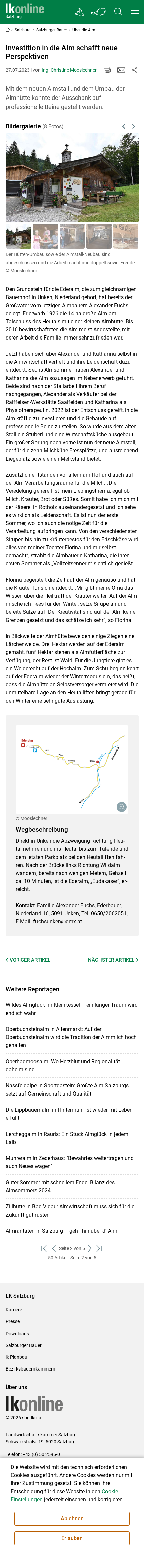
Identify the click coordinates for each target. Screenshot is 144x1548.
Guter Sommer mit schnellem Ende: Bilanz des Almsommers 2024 (60, 1186)
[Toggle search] (118, 12)
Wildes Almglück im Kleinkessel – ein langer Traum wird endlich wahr (72, 1009)
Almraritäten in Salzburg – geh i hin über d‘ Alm (61, 1231)
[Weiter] (124, 177)
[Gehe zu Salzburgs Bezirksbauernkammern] (80, 12)
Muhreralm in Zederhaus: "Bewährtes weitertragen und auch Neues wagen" (70, 1162)
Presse (13, 1321)
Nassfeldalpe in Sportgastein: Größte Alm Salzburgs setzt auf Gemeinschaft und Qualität (67, 1089)
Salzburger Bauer (24, 1345)
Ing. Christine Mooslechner (69, 70)
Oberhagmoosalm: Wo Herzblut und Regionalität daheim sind (63, 1065)
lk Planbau (16, 1357)
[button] (135, 10)
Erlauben (72, 1538)
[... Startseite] (25, 12)
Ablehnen (72, 1518)
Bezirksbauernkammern (30, 1369)
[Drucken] (107, 70)
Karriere (14, 1309)
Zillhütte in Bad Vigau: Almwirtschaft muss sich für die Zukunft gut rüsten (70, 1210)
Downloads (17, 1333)
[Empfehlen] (121, 70)
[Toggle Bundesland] (98, 12)
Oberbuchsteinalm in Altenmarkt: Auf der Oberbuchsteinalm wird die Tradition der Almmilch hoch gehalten (71, 1037)
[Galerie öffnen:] (72, 769)
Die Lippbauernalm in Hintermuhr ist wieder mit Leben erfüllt (69, 1114)
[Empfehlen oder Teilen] (135, 70)
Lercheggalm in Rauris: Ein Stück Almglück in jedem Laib (67, 1138)
